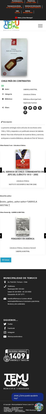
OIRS (17, 11)
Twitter (10, 324)
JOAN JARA (23, 184)
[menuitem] (17, 1)
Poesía (22, 248)
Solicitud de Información (33, 6)
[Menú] (39, 25)
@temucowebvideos (15, 336)
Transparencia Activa (14, 6)
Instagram (11, 332)
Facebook (11, 328)
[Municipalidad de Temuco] (19, 25)
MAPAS (27, 11)
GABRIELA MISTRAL (30, 89)
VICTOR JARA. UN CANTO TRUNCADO (23, 172)
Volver (6, 260)
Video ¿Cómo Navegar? (25, 18)
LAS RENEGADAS (23, 239)
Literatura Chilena (29, 94)
